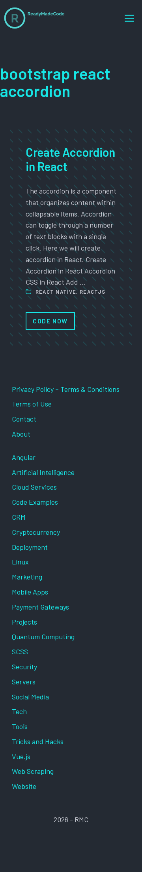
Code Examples (35, 502)
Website (24, 786)
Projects (24, 621)
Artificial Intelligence (43, 472)
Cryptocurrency (36, 532)
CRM (19, 517)
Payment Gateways (40, 606)
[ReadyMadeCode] (34, 18)
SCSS (20, 651)
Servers (24, 681)
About (21, 433)
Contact (24, 418)
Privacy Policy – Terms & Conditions (66, 389)
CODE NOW (50, 321)
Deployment (30, 547)
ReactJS (92, 292)
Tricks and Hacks (38, 741)
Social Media (30, 696)
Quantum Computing (43, 636)
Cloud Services (34, 487)
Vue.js (21, 756)
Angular (24, 457)
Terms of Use (32, 403)
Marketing (27, 576)
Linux (20, 561)
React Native (56, 292)
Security (24, 666)
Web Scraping (33, 771)
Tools (20, 726)
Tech (19, 711)
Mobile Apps (30, 591)
